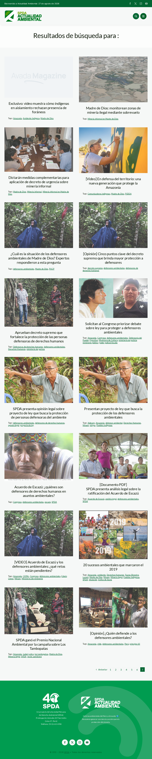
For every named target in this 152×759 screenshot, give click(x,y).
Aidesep (91, 423)
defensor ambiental (114, 423)
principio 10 (135, 644)
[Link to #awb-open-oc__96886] (136, 16)
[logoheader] (23, 11)
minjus (93, 425)
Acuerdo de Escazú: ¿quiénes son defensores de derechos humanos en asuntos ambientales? (39, 491)
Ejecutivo (94, 340)
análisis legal (111, 499)
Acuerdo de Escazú (96, 499)
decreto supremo (95, 268)
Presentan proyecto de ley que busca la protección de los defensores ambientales (113, 413)
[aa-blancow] (101, 697)
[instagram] (141, 3)
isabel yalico (28, 654)
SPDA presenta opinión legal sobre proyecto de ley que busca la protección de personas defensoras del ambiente (39, 413)
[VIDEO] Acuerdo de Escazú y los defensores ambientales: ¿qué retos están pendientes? (38, 566)
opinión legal (13, 425)
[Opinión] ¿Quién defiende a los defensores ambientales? (113, 635)
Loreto (86, 577)
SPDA (54, 502)
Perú (127, 644)
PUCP (51, 269)
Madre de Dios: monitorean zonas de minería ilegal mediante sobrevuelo (113, 110)
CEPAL (26, 576)
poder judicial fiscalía (108, 342)
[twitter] (135, 3)
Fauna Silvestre (132, 575)
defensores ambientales (23, 269)
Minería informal (34, 191)
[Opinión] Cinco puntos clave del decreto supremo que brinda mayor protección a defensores (113, 258)
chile (99, 644)
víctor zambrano (34, 656)
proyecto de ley (27, 425)
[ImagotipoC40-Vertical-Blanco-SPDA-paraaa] (51, 693)
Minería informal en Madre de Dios (103, 119)
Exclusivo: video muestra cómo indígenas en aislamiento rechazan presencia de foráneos (39, 107)
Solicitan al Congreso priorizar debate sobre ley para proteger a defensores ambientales (113, 327)
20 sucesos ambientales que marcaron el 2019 (113, 567)
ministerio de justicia (36, 349)
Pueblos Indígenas (104, 425)
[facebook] (130, 3)
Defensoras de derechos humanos (28, 347)
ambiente (101, 575)
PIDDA (128, 193)
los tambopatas (41, 654)
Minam (86, 425)
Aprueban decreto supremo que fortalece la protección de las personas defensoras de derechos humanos (38, 336)
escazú (48, 502)
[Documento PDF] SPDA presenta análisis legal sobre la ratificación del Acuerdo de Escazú (113, 488)
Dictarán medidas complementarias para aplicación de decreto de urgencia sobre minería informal (38, 181)
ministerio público (90, 342)
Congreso (101, 338)
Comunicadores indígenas (99, 193)
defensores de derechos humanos (50, 423)
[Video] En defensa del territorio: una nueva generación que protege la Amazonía (113, 183)
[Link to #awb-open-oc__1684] (143, 16)
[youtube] (146, 3)
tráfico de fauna (105, 579)
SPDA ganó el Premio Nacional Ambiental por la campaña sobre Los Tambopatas (39, 644)
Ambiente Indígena (31, 118)
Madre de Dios (47, 118)
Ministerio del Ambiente (32, 578)
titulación (93, 579)
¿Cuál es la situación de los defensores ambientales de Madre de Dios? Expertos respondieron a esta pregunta (38, 258)
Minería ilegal (117, 577)
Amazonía (17, 118)
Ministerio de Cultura (108, 340)
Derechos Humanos (17, 349)
